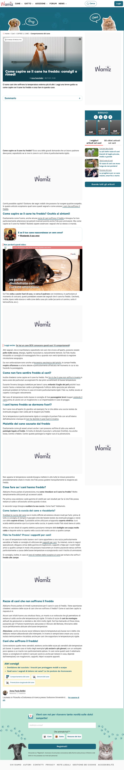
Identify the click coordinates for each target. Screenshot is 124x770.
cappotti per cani (49, 542)
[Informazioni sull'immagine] (79, 39)
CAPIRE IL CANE (22, 34)
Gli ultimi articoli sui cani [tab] (112, 141)
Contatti (38, 765)
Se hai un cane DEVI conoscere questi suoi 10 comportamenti (42, 345)
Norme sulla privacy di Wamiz (82, 753)
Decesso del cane (105, 170)
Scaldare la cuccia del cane (14, 515)
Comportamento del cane (40, 34)
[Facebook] (96, 117)
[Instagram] (105, 117)
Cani (13, 34)
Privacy (50, 765)
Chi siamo (15, 765)
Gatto (61, 736)
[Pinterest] (110, 117)
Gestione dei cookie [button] (84, 765)
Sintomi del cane (43, 677)
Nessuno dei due (74, 736)
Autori (27, 765)
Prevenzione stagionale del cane (22, 682)
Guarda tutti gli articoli (103, 184)
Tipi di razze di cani (106, 160)
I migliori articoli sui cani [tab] (94, 141)
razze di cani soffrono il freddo (51, 218)
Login (118, 3)
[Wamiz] (7, 4)
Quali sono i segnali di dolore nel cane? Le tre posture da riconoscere (39, 671)
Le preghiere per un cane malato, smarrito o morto (109, 174)
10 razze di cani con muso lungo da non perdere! (109, 164)
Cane (49, 736)
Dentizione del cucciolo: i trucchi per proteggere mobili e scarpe (37, 667)
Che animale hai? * (62, 732)
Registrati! (62, 746)
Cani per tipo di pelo (106, 148)
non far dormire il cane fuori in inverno (42, 419)
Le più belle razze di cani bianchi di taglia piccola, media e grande (109, 154)
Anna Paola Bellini (37, 78)
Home (7, 34)
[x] (101, 117)
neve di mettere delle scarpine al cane (44, 555)
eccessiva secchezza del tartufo (47, 362)
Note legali (64, 765)
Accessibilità (106, 765)
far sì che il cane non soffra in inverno (64, 377)
